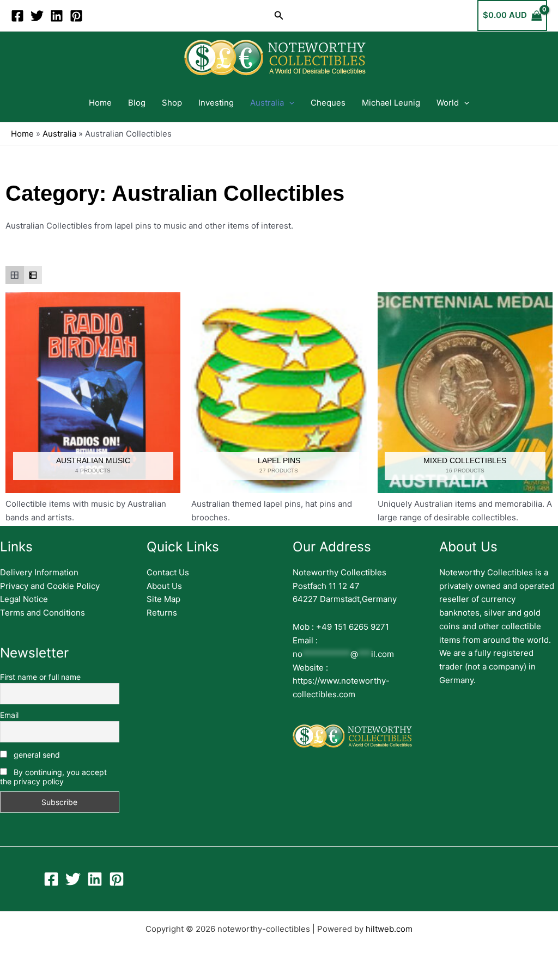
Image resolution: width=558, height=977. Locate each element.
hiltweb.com (389, 929)
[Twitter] (37, 15)
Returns (162, 612)
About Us (164, 586)
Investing (216, 102)
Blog (136, 102)
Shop (172, 102)
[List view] (33, 275)
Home (100, 102)
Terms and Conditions (42, 612)
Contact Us (168, 572)
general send (35, 754)
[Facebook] (17, 15)
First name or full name (40, 676)
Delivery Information (39, 572)
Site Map (163, 599)
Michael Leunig (391, 102)
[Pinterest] (76, 15)
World (447, 102)
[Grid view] (14, 275)
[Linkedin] (56, 15)
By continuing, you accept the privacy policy (53, 776)
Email (9, 715)
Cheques (328, 102)
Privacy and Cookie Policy (50, 586)
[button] (279, 15)
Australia (267, 102)
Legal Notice (24, 599)
